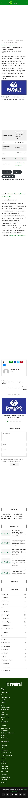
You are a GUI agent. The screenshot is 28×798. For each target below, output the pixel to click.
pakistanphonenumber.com (17, 235)
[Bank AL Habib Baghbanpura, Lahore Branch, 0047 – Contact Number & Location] (5, 552)
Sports (14, 656)
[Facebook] (3, 794)
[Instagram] (11, 794)
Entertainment (5, 697)
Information (4, 766)
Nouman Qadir (10, 51)
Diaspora (3, 782)
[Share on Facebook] (15, 362)
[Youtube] (16, 794)
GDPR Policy (5, 771)
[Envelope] (24, 794)
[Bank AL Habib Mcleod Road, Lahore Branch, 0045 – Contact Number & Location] (5, 572)
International (5, 692)
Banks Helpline (5, 707)
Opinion (3, 725)
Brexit (3, 735)
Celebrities (4, 750)
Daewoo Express (14, 622)
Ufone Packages (14, 667)
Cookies (3, 761)
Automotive (14, 604)
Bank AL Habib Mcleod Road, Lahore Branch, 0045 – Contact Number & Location (19, 571)
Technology (14, 663)
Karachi (14, 635)
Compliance (4, 768)
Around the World (6, 755)
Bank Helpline (14, 615)
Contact (3, 758)
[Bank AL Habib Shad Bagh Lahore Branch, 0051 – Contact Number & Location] (5, 542)
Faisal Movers (14, 625)
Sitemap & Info (5, 777)
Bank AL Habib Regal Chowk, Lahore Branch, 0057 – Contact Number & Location (19, 532)
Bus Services (10, 40)
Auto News (4, 730)
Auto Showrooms (14, 601)
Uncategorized (14, 670)
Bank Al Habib (14, 611)
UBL (2, 719)
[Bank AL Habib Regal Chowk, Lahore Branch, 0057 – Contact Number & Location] (5, 533)
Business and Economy (7, 733)
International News (14, 628)
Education (4, 745)
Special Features (6, 752)
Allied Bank (14, 597)
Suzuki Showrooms (14, 660)
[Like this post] (11, 362)
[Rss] (20, 794)
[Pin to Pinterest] (21, 362)
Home (2, 40)
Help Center (4, 699)
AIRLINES (14, 594)
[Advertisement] (14, 21)
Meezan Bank (14, 642)
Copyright (4, 774)
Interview (4, 747)
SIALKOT (14, 653)
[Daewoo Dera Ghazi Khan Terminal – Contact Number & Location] (14, 406)
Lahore (14, 639)
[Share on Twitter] (18, 362)
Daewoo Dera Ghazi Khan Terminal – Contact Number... (14, 416)
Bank (14, 608)
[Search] (26, 2)
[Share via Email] (4, 365)
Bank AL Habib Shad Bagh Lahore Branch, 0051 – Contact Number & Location (18, 541)
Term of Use (4, 763)
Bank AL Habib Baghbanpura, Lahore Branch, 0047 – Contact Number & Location (19, 551)
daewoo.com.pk (19, 159)
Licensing (4, 779)
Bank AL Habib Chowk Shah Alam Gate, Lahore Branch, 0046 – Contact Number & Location (18, 561)
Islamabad (14, 632)
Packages (14, 649)
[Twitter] (7, 794)
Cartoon (3, 702)
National (3, 690)
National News (14, 646)
